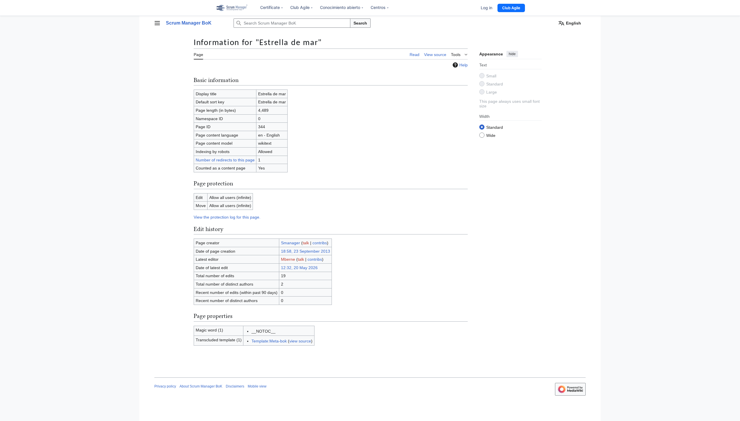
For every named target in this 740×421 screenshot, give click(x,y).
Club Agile (301, 7)
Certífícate (271, 7)
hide (512, 54)
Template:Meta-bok (269, 341)
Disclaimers (235, 386)
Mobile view (257, 386)
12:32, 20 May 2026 (299, 267)
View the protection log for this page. (227, 217)
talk (306, 243)
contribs (319, 243)
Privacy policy (165, 386)
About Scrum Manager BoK (201, 386)
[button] (157, 23)
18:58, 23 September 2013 (305, 251)
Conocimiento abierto (341, 7)
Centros (379, 7)
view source (300, 341)
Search (360, 23)
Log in (486, 7)
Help (463, 65)
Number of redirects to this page (225, 160)
